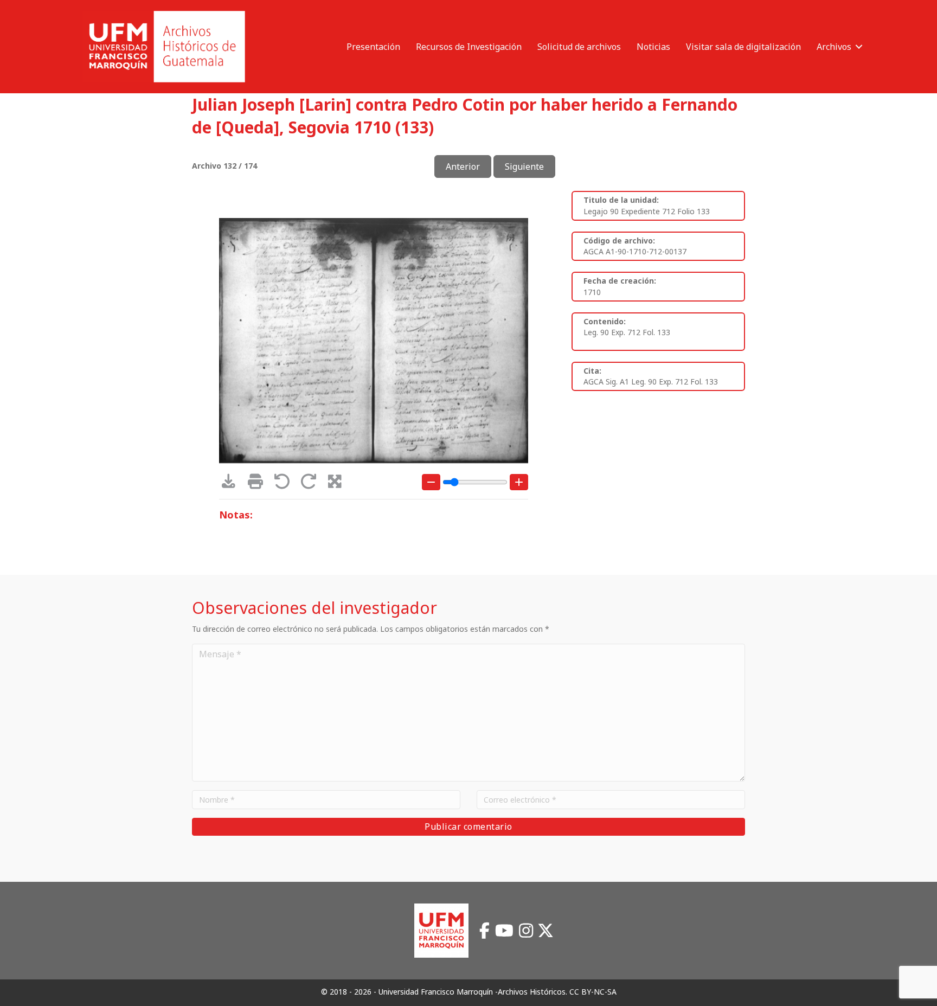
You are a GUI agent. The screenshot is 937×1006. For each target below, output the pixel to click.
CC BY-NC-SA (593, 991)
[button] (859, 47)
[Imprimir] (259, 484)
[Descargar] (232, 484)
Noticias (653, 47)
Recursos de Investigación (469, 47)
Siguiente (524, 166)
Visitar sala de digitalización (743, 47)
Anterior (463, 166)
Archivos (834, 47)
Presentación (373, 47)
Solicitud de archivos (579, 47)
